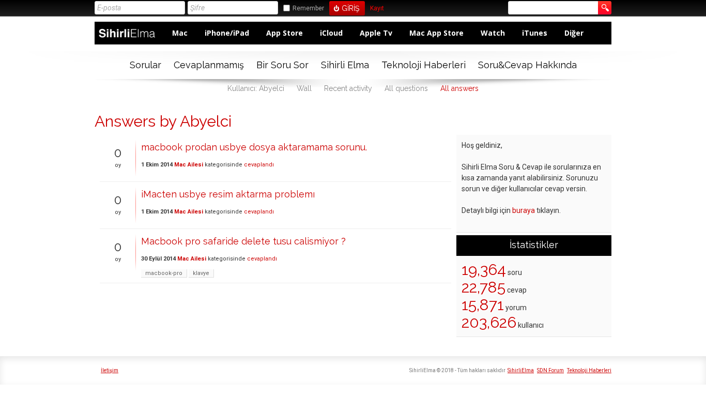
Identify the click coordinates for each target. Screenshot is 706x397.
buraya (523, 210)
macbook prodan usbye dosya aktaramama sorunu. (254, 147)
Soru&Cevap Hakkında (527, 64)
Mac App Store (436, 33)
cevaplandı (259, 164)
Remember (308, 8)
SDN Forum (550, 370)
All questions (406, 88)
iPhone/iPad (227, 33)
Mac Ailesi (188, 164)
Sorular (145, 64)
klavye (201, 273)
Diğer (574, 33)
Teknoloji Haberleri (423, 64)
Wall (304, 88)
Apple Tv (376, 33)
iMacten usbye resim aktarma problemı (228, 194)
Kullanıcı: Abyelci (255, 88)
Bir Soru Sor (282, 64)
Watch (493, 33)
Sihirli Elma (345, 64)
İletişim (109, 370)
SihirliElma (521, 370)
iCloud (331, 33)
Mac (180, 33)
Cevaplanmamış (209, 64)
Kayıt (377, 8)
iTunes (534, 33)
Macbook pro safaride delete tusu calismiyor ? (243, 241)
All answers (459, 88)
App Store (284, 33)
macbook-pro (163, 273)
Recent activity (348, 88)
